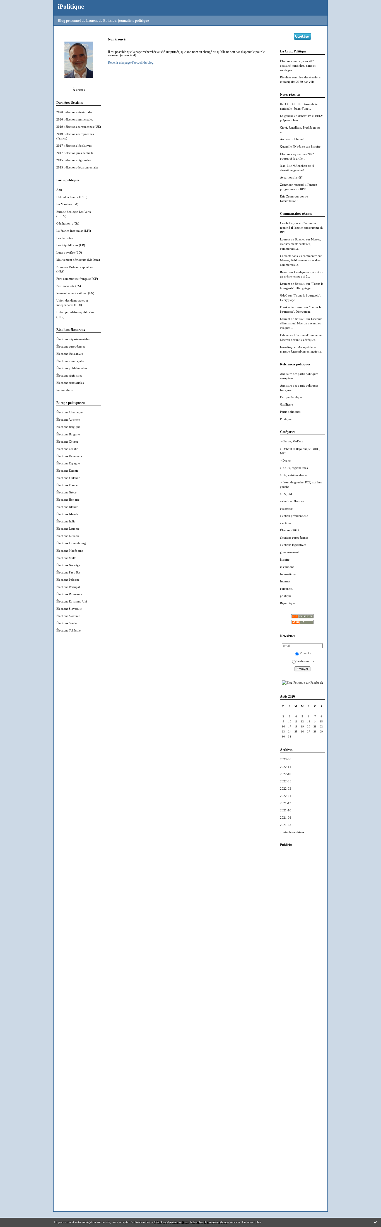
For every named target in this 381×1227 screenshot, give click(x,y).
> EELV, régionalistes (294, 467)
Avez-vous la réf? (291, 177)
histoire (285, 559)
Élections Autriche (68, 419)
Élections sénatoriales (70, 382)
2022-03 (285, 788)
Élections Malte (66, 558)
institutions (287, 566)
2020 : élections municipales (74, 119)
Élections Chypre (67, 441)
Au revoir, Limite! (292, 139)
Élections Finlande (68, 477)
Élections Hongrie (67, 499)
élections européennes (294, 537)
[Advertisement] (302, 935)
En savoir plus (251, 1222)
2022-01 (285, 795)
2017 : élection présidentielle (74, 153)
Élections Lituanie (67, 535)
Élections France (67, 485)
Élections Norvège (68, 565)
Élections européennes (70, 346)
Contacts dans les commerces (298, 255)
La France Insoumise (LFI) (73, 230)
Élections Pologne (67, 579)
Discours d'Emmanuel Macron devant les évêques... (301, 323)
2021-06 (285, 817)
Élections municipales (70, 361)
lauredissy (286, 347)
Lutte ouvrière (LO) (69, 252)
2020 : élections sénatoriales (74, 112)
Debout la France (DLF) (71, 197)
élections (285, 523)
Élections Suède (66, 623)
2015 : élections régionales (73, 160)
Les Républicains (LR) (70, 245)
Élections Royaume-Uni (71, 601)
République (287, 603)
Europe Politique (291, 397)
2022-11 (285, 766)
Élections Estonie (67, 470)
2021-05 (285, 824)
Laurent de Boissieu (292, 239)
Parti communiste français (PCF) (77, 278)
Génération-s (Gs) (67, 223)
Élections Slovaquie (69, 608)
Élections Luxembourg (71, 543)
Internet (285, 581)
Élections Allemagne (69, 412)
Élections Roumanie (69, 594)
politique (285, 595)
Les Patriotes (64, 238)
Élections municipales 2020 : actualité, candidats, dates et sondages (298, 65)
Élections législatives (69, 353)
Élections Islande (67, 514)
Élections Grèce (66, 492)
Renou (284, 272)
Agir (59, 189)
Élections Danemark (69, 456)
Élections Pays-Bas (68, 572)
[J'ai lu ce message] (375, 1222)
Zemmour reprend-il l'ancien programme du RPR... (302, 227)
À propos (79, 89)
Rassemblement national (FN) (75, 293)
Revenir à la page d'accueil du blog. (131, 62)
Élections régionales (69, 375)
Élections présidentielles (71, 368)
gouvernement (289, 552)
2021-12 (285, 803)
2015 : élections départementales (77, 167)
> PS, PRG (286, 494)
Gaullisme (286, 404)
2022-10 (285, 774)
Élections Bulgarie (68, 434)
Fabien (284, 335)
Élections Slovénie (68, 616)
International (288, 574)
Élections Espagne (68, 463)
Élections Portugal (68, 587)
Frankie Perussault (291, 307)
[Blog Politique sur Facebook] (302, 682)
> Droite (285, 460)
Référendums (64, 390)
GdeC (283, 295)
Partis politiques (290, 411)
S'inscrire (305, 653)
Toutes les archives (292, 832)
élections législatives (293, 544)
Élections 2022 (289, 530)
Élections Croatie (67, 448)
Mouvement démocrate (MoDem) (78, 259)
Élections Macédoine (69, 550)
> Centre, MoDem (291, 441)
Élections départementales (73, 339)
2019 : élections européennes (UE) (78, 126)
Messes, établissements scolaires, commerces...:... (300, 244)
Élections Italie (65, 521)
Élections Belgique (68, 426)
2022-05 (285, 781)
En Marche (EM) (67, 204)
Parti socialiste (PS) (68, 286)
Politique (285, 419)
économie (286, 508)
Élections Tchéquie (68, 630)
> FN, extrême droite (293, 475)
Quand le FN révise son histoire (300, 146)
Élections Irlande (67, 506)
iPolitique (71, 6)
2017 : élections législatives (73, 145)
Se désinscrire (305, 661)
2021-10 (285, 810)
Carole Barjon (289, 223)
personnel (286, 588)
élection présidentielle (294, 515)
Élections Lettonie (67, 528)
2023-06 (285, 759)
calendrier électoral (292, 501)
